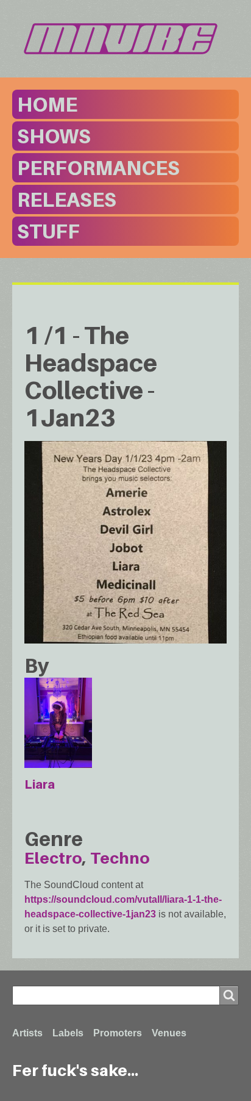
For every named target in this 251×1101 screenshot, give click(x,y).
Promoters (117, 1033)
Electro (53, 857)
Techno (120, 857)
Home (47, 104)
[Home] (125, 38)
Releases (66, 199)
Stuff (48, 231)
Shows (54, 136)
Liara (39, 784)
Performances (98, 167)
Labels (67, 1033)
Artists (27, 1033)
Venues (169, 1033)
